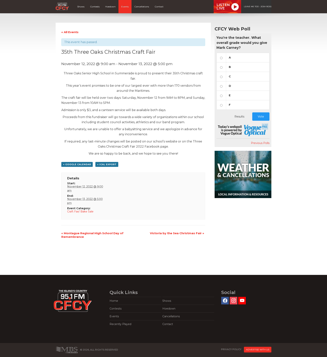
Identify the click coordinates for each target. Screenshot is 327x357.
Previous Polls (260, 143)
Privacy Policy (231, 349)
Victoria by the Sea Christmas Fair (177, 233)
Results (239, 116)
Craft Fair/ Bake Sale (80, 211)
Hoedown (110, 6)
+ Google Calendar (77, 164)
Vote (261, 116)
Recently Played (120, 324)
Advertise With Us (257, 349)
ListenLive (223, 6)
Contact (159, 6)
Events (125, 6)
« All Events (70, 32)
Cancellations (141, 6)
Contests (95, 6)
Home (114, 301)
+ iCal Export (107, 164)
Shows (80, 6)
